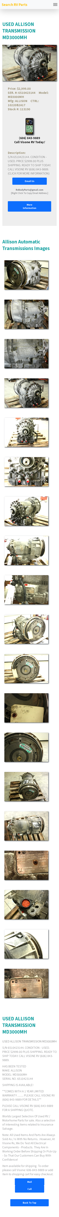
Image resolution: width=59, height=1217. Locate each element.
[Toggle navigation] (55, 4)
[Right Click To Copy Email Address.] (29, 191)
